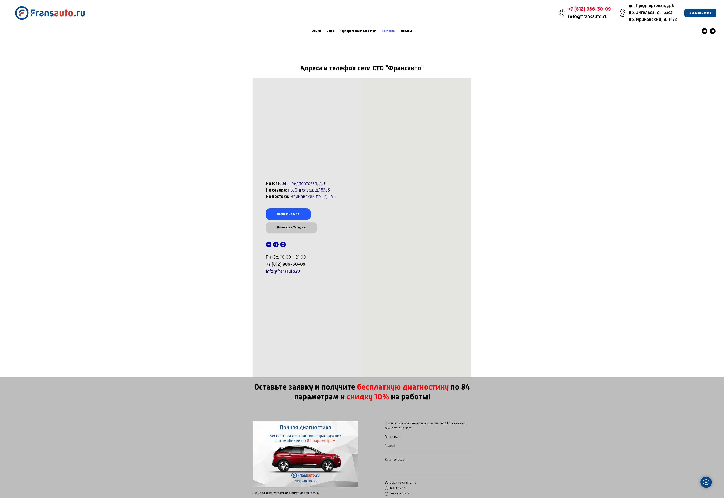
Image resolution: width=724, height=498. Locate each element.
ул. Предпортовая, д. (303, 184)
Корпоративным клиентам (358, 31)
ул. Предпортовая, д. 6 (651, 6)
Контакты (388, 31)
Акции (316, 31)
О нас (330, 31)
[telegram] (713, 31)
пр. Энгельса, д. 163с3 (651, 13)
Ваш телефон (396, 460)
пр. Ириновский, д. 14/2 (653, 20)
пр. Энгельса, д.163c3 (309, 190)
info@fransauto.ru (588, 16)
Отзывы (406, 31)
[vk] (704, 31)
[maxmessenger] (283, 244)
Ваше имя (392, 437)
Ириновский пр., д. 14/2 (313, 197)
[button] (700, 13)
